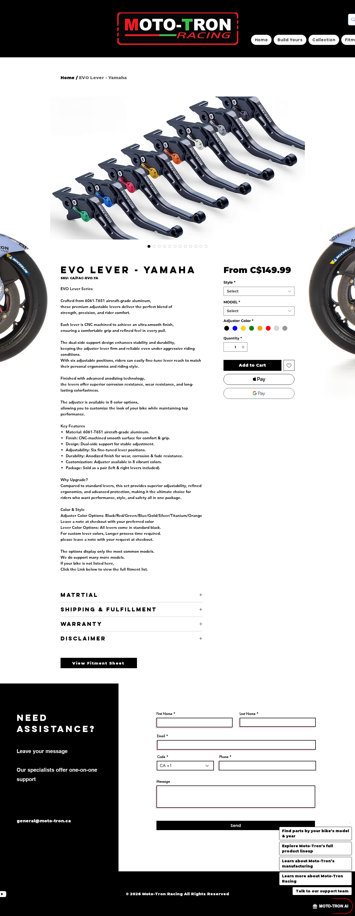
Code (161, 756)
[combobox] (258, 291)
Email (161, 736)
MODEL (231, 302)
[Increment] (243, 347)
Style (229, 282)
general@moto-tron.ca (44, 820)
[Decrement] (227, 347)
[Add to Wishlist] (289, 365)
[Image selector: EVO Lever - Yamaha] (149, 246)
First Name (164, 713)
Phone (223, 756)
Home (68, 77)
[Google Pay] (258, 393)
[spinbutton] (235, 347)
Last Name (247, 713)
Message (163, 781)
